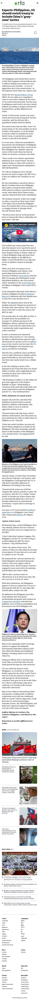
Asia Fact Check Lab (7, 945)
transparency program (11, 601)
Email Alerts (24, 970)
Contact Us (24, 993)
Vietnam (4, 936)
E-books (4, 959)
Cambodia (5, 921)
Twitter (4, 982)
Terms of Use (25, 982)
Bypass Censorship (7, 984)
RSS (22, 968)
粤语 (22, 923)
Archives (4, 961)
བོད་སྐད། (22, 934)
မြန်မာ (22, 925)
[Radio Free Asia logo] (19, 3)
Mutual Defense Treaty (24, 95)
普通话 (22, 921)
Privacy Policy (25, 984)
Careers (23, 991)
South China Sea (28, 283)
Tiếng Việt (24, 938)
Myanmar (5, 927)
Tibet (3, 931)
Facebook (4, 980)
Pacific (4, 938)
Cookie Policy (25, 986)
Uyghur (4, 934)
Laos (3, 925)
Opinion (4, 954)
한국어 (22, 927)
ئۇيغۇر (22, 936)
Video (3, 968)
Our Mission (24, 980)
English (23, 940)
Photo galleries (6, 970)
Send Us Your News (7, 988)
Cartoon (4, 952)
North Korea (5, 929)
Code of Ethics (25, 988)
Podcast (23, 952)
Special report (6, 956)
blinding (20, 515)
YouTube (4, 978)
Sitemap (4, 986)
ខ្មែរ (21, 931)
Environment (5, 942)
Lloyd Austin (24, 276)
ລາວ (22, 929)
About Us (23, 978)
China (3, 923)
